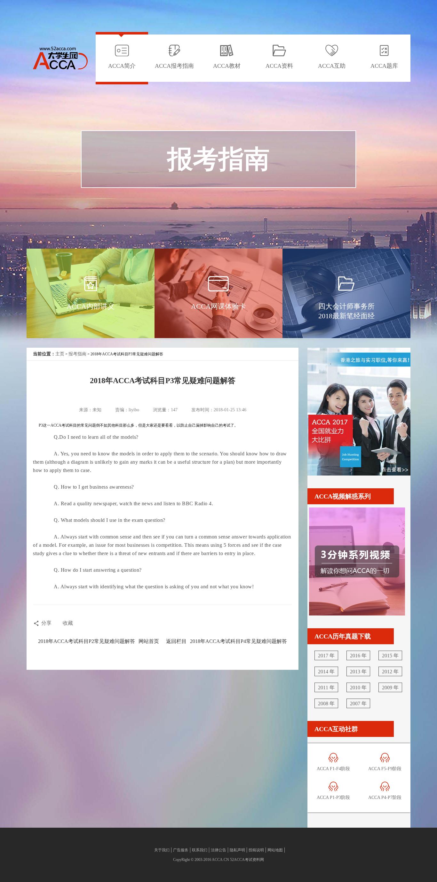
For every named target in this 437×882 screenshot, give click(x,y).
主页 (59, 354)
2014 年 (326, 671)
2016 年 (358, 655)
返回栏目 (176, 641)
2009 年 (390, 687)
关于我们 (162, 850)
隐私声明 (237, 850)
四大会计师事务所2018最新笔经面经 (346, 311)
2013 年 (358, 671)
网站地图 (275, 850)
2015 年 (390, 655)
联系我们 (199, 850)
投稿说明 (256, 850)
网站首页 (149, 641)
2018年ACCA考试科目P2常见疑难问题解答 (86, 641)
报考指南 (77, 354)
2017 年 (326, 655)
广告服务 (180, 850)
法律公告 (218, 850)
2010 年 (358, 687)
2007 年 (358, 703)
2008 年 (326, 703)
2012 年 (390, 671)
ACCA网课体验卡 (218, 306)
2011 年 (326, 687)
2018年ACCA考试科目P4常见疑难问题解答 (238, 641)
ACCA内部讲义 (91, 306)
